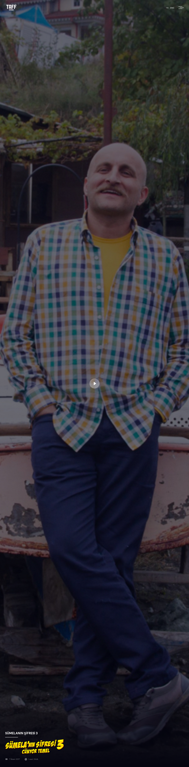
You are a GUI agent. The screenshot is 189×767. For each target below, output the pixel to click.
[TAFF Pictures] (11, 8)
